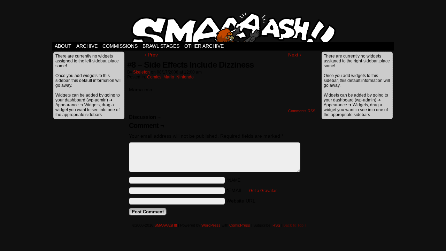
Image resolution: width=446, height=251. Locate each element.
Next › (294, 55)
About (63, 46)
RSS (276, 225)
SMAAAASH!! (165, 225)
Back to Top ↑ (295, 225)
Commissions (120, 46)
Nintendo (185, 77)
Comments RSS (301, 111)
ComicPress (239, 225)
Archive (87, 46)
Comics (154, 77)
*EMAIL (251, 190)
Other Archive (204, 46)
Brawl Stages (161, 46)
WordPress (211, 225)
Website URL (240, 201)
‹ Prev (151, 55)
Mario (168, 77)
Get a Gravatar (263, 190)
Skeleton (141, 72)
